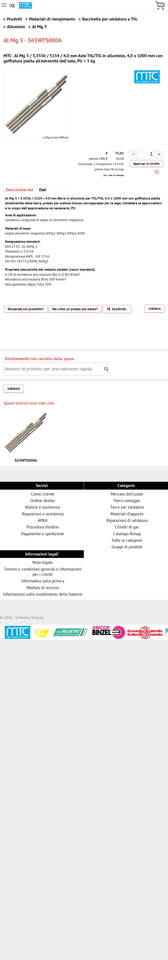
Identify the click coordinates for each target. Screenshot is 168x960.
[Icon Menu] (4, 4)
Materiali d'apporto (127, 513)
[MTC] (25, 7)
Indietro (155, 308)
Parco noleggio (127, 500)
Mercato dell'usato (127, 494)
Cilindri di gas (127, 527)
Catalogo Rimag (127, 533)
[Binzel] (92, 637)
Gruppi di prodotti (127, 546)
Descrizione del (19, 189)
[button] (159, 154)
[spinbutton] (143, 154)
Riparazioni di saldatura (127, 520)
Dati (42, 189)
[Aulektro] (55, 631)
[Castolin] (129, 636)
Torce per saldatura (127, 507)
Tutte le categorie (126, 540)
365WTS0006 (25, 460)
